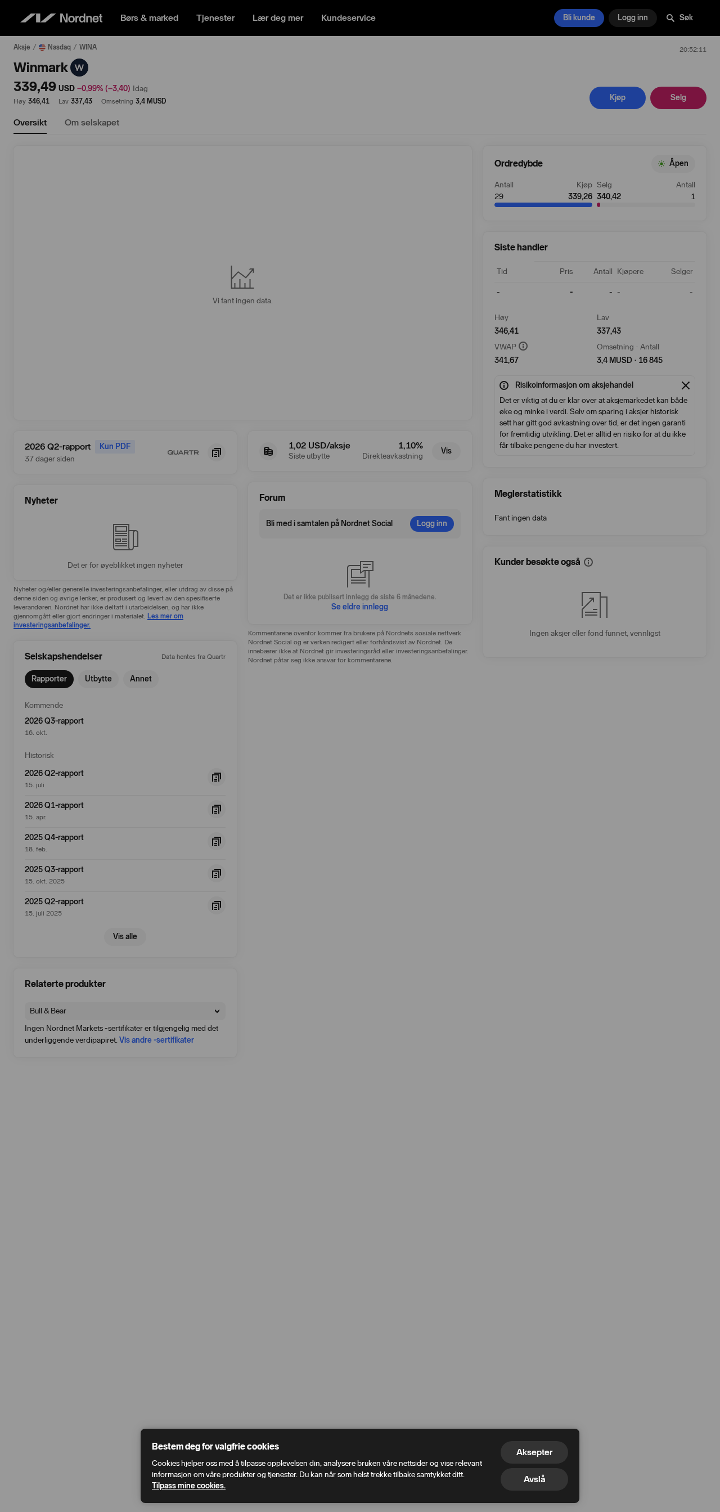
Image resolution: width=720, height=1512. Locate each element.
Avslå (534, 1479)
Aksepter (534, 1452)
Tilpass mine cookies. (189, 1486)
